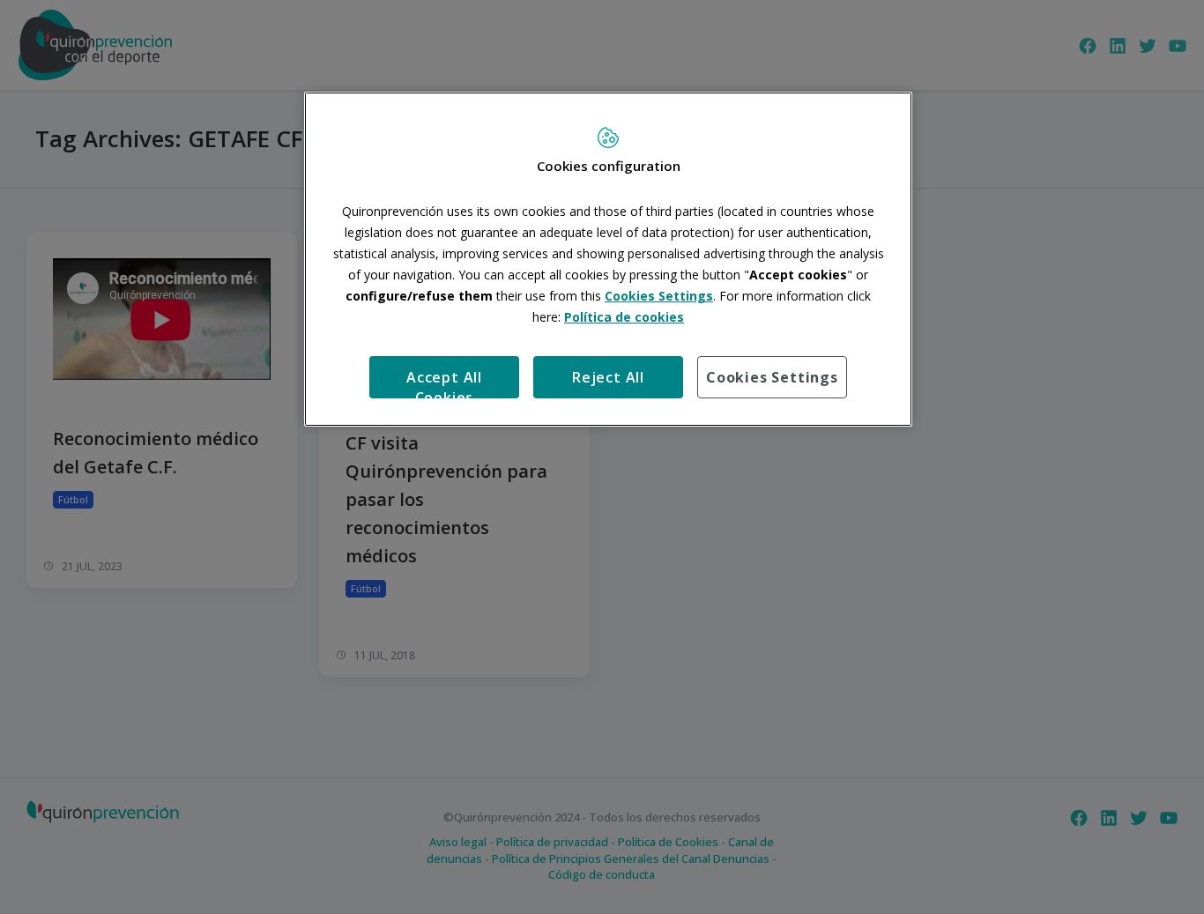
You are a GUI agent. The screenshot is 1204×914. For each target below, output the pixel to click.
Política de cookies (624, 316)
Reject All (608, 377)
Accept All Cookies (444, 383)
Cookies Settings (772, 377)
